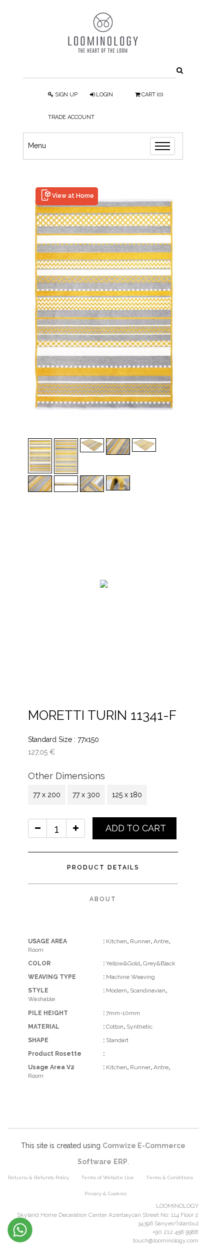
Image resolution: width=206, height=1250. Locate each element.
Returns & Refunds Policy (38, 1177)
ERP (121, 1162)
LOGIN (103, 94)
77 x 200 (46, 795)
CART (151, 94)
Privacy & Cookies (105, 1193)
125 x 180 (127, 795)
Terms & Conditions (169, 1177)
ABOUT (103, 899)
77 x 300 (86, 795)
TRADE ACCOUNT (71, 117)
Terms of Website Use (107, 1177)
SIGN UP (66, 94)
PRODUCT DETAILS (103, 867)
